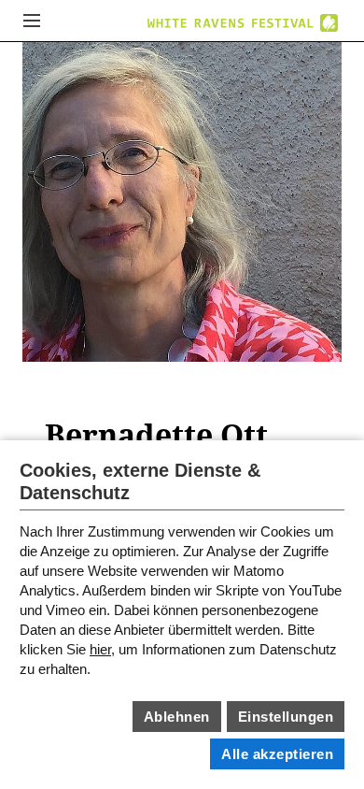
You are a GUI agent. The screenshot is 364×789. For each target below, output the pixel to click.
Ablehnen (177, 716)
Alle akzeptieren (277, 754)
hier (100, 649)
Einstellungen (286, 716)
